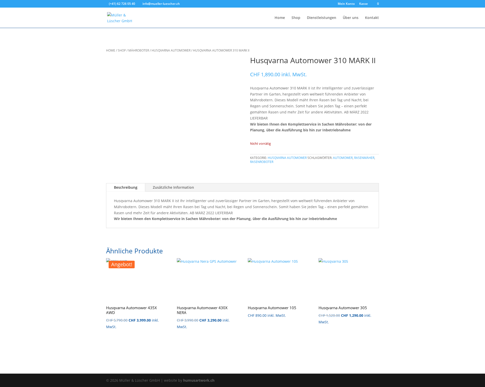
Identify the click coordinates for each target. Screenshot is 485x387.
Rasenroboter (261, 162)
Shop (296, 18)
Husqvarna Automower (171, 50)
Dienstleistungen (321, 18)
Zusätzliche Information (173, 187)
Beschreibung (125, 187)
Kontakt (372, 18)
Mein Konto (346, 4)
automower (343, 158)
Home (280, 18)
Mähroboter (138, 50)
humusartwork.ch (198, 380)
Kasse (363, 4)
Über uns (350, 18)
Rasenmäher (364, 158)
